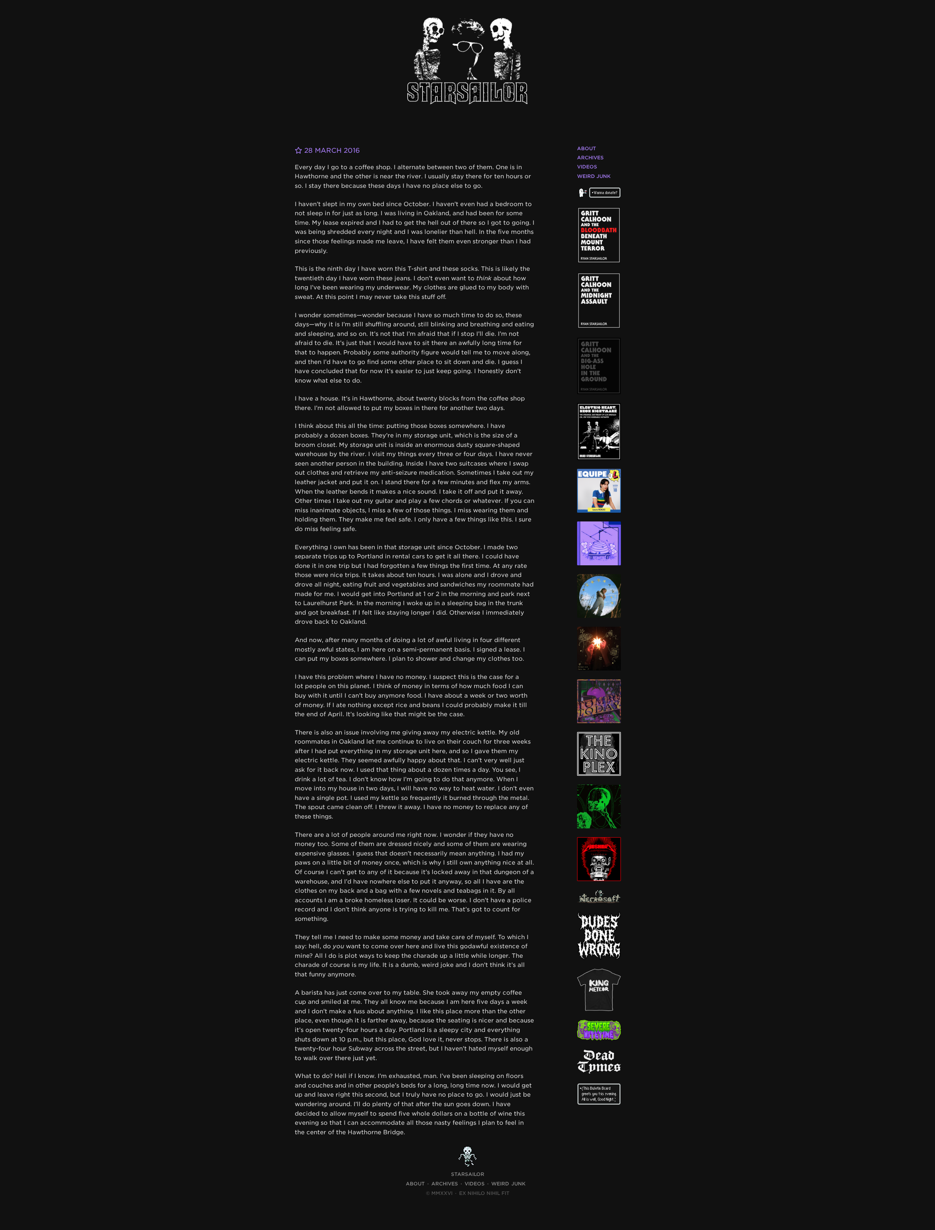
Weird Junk (594, 176)
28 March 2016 (331, 150)
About (586, 148)
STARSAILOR (467, 1174)
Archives (590, 157)
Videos (587, 167)
